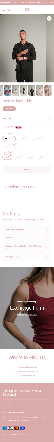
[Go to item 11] (7, 90)
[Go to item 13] (23, 90)
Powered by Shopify (25, 435)
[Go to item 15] (39, 90)
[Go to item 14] (31, 90)
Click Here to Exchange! (27, 314)
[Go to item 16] (47, 90)
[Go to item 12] (15, 90)
